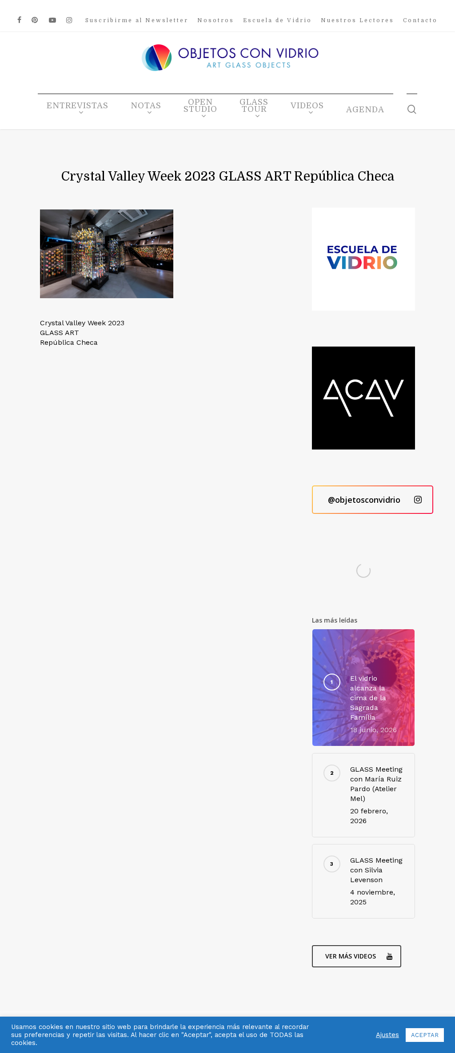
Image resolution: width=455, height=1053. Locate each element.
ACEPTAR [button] (425, 1035)
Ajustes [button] (387, 1035)
